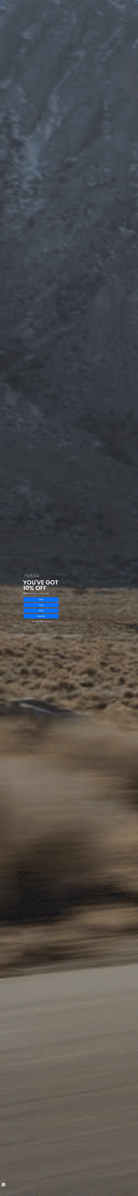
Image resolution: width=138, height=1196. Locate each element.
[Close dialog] (136, 1)
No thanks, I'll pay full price (41, 621)
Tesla (41, 599)
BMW (41, 610)
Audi (41, 605)
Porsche (41, 616)
